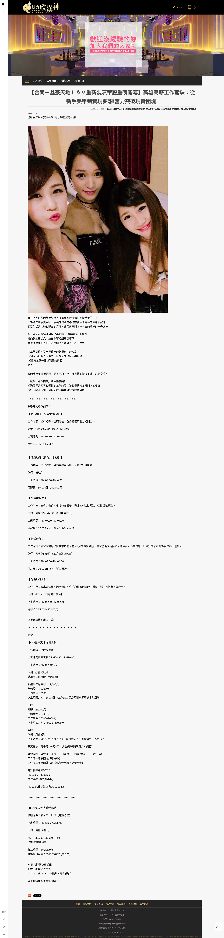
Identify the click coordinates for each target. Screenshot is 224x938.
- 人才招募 (37, 81)
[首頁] (41, 7)
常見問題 (110, 904)
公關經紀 (98, 904)
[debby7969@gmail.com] (196, 7)
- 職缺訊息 (64, 81)
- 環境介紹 (78, 81)
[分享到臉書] (4, 919)
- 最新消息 (50, 81)
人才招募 (100, 109)
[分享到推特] (4, 927)
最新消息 (144, 904)
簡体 (4, 912)
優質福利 (133, 904)
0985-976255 (115, 919)
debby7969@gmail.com (116, 924)
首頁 (93, 109)
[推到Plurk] (29, 895)
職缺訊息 (121, 904)
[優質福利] (112, 44)
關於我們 (87, 904)
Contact (178, 7)
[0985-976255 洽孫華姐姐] (189, 7)
